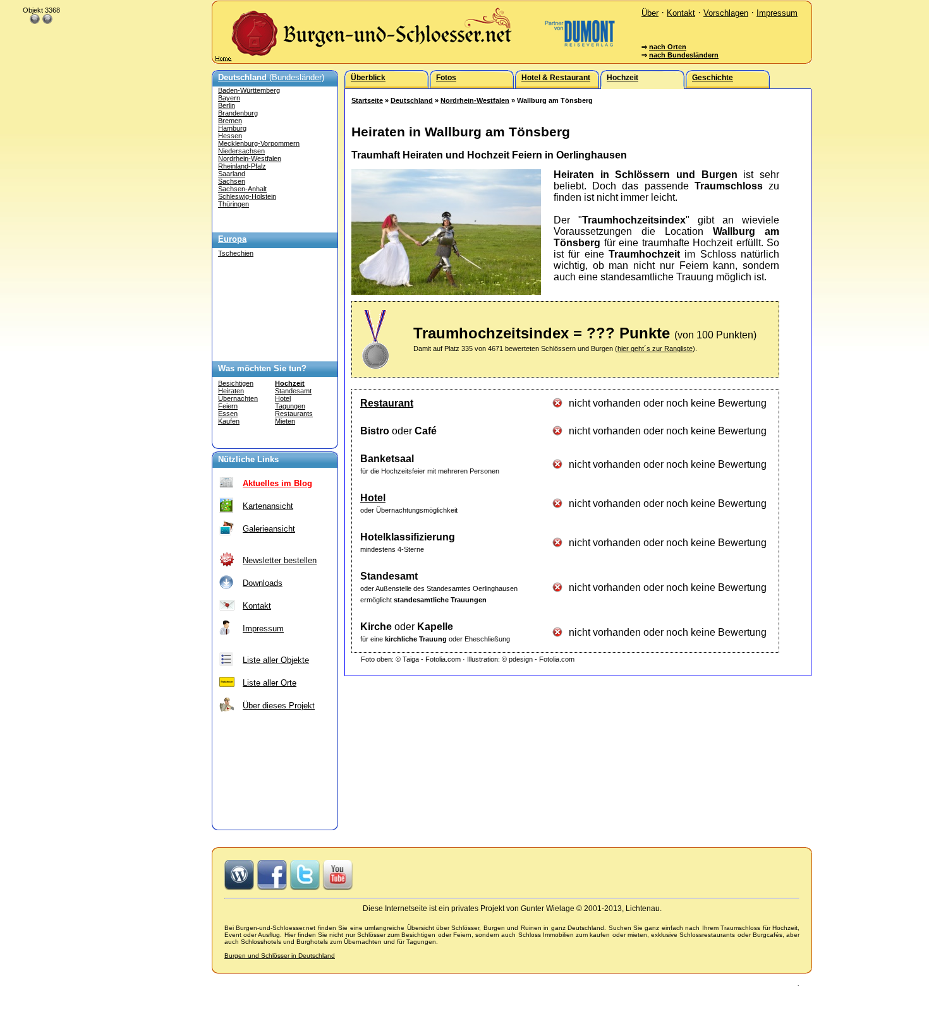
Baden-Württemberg (249, 90)
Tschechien (235, 253)
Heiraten (231, 391)
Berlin (226, 105)
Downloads (262, 583)
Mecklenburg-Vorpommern (259, 143)
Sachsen (231, 181)
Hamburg (232, 128)
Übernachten (238, 398)
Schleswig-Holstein (247, 196)
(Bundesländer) (271, 77)
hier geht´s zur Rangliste (655, 348)
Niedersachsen (241, 151)
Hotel (283, 398)
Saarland (231, 173)
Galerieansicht (269, 528)
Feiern (228, 406)
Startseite (367, 100)
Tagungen (290, 406)
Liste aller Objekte (276, 660)
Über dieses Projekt (279, 705)
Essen (228, 413)
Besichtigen (235, 383)
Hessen (230, 136)
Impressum (777, 13)
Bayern (229, 98)
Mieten (285, 421)
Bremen (230, 120)
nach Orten (667, 47)
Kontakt (681, 13)
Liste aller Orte (269, 683)
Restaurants (294, 413)
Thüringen (233, 204)
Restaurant (386, 403)
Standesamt (293, 391)
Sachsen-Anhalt (242, 189)
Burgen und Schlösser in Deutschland (279, 955)
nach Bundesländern (684, 55)
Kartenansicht (268, 506)
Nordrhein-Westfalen (249, 158)
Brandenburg (238, 113)
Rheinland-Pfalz (242, 166)
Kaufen (229, 421)
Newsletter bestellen (280, 560)
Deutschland (412, 100)
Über (650, 13)
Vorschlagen (725, 13)
